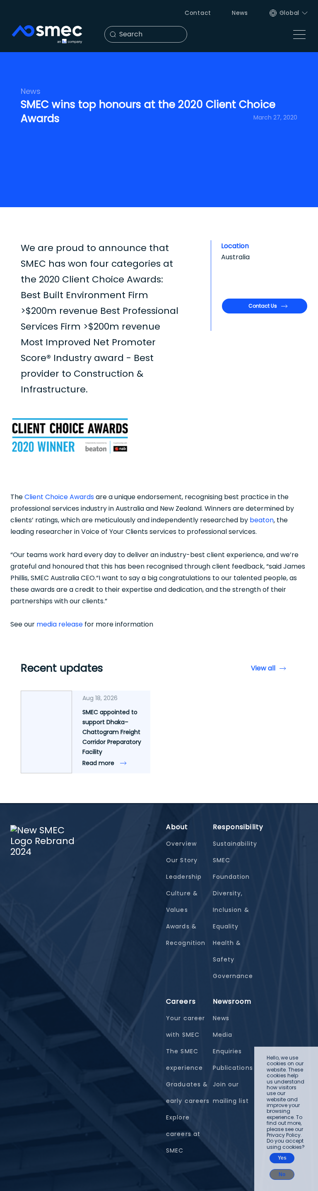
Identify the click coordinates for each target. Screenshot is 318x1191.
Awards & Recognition (185, 934)
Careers (181, 1001)
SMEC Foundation (231, 868)
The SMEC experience (184, 1059)
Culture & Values (182, 901)
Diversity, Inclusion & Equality (231, 909)
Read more (99, 763)
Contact (198, 13)
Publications (233, 1068)
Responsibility (238, 827)
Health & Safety (227, 951)
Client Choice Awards (59, 497)
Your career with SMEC (185, 1026)
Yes (282, 1158)
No (282, 1174)
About (177, 827)
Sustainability (235, 843)
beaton (262, 520)
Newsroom (232, 1001)
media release (59, 624)
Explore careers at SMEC (183, 1134)
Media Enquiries (227, 1043)
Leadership (184, 877)
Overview (181, 843)
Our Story (182, 860)
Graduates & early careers (188, 1092)
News (240, 13)
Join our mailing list (231, 1092)
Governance (233, 976)
